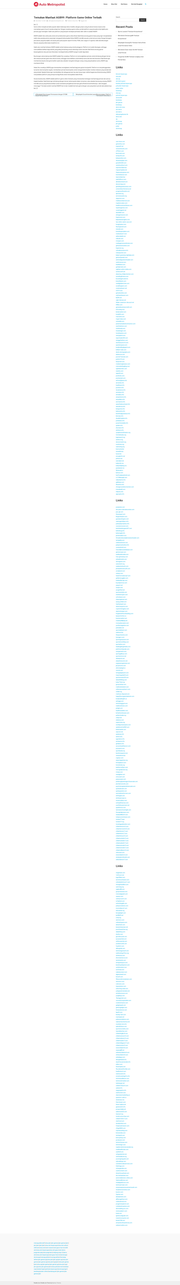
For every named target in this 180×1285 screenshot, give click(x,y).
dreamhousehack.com (122, 1173)
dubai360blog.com (121, 680)
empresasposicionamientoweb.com (126, 1187)
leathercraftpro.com (122, 767)
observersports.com (122, 606)
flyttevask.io (119, 470)
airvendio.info (120, 383)
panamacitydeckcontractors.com (125, 323)
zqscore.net (119, 732)
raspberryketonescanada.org (124, 1147)
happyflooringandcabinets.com (125, 696)
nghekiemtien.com (121, 368)
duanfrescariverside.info (123, 1062)
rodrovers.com (120, 984)
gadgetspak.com (121, 1005)
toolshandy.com (120, 328)
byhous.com (119, 472)
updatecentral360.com (122, 727)
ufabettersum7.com (122, 831)
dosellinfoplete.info (121, 418)
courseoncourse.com (122, 526)
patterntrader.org (121, 715)
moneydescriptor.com (122, 623)
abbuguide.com (120, 948)
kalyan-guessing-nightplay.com (125, 255)
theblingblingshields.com (123, 646)
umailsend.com (120, 571)
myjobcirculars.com (121, 203)
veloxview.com (120, 852)
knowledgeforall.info (122, 279)
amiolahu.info (120, 394)
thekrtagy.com (120, 1166)
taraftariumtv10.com (122, 342)
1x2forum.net (120, 875)
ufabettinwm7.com (121, 833)
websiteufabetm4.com (122, 1052)
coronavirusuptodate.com (123, 1000)
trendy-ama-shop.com (122, 1116)
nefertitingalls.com (121, 903)
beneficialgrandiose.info (123, 413)
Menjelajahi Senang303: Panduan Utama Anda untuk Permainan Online (132, 44)
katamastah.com (121, 729)
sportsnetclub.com (121, 592)
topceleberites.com (121, 1031)
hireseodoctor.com (121, 1010)
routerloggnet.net (121, 210)
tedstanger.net (120, 1083)
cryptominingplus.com (122, 609)
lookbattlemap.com (121, 580)
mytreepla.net (120, 1017)
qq (116, 119)
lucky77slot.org (120, 682)
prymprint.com (120, 748)
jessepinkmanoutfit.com (123, 568)
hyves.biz (118, 454)
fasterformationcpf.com (123, 575)
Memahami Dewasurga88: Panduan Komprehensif (128, 37)
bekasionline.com (121, 158)
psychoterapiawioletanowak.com (125, 786)
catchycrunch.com (121, 898)
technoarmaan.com (122, 1185)
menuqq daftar (45, 1257)
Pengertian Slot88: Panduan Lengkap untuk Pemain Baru (131, 58)
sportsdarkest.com (121, 630)
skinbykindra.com (121, 1196)
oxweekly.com (120, 321)
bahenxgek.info (120, 533)
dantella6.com (120, 212)
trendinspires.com (121, 333)
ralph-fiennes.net (121, 300)
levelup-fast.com (121, 1014)
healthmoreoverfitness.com (124, 205)
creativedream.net (121, 288)
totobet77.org (120, 821)
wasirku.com (119, 371)
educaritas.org (120, 910)
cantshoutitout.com (122, 165)
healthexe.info (120, 385)
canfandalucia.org (121, 1156)
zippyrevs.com (120, 198)
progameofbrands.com (123, 191)
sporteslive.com (120, 644)
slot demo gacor (120, 81)
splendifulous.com (121, 1026)
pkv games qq (42, 1259)
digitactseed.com (121, 974)
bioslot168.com (120, 1220)
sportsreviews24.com (122, 677)
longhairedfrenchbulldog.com (124, 613)
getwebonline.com (121, 293)
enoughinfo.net (120, 456)
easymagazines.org (122, 760)
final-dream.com (121, 1102)
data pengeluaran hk (122, 114)
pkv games (119, 102)
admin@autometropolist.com (56, 21)
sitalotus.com (120, 720)
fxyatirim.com (120, 946)
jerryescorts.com (121, 665)
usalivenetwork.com (122, 542)
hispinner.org (119, 248)
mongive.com (120, 241)
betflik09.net (119, 915)
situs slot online (62, 1245)
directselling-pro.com (122, 1208)
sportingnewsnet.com (122, 639)
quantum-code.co (121, 1097)
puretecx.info (120, 387)
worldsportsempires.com (123, 725)
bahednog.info (120, 530)
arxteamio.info (120, 741)
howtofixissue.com (121, 174)
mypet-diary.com (121, 319)
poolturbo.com (120, 376)
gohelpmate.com (121, 267)
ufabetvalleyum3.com (122, 850)
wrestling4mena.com (122, 276)
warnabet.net (120, 461)
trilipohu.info (119, 491)
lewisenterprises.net (122, 927)
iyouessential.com (121, 939)
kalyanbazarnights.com (123, 219)
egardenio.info (120, 739)
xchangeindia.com (121, 1168)
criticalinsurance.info (122, 250)
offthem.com (120, 151)
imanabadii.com (120, 489)
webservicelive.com (122, 1225)
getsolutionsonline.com (123, 245)
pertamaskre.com (121, 535)
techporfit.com (120, 155)
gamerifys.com (120, 144)
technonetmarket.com (122, 1081)
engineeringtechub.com (123, 663)
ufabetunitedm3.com (122, 838)
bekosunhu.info (120, 411)
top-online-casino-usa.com (124, 222)
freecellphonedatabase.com (124, 549)
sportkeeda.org (120, 751)
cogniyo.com (119, 758)
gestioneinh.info (120, 1107)
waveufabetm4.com (122, 1048)
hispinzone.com (120, 217)
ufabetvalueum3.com (122, 1038)
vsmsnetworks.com (122, 148)
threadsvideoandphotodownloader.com (127, 538)
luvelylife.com (120, 314)
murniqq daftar (55, 1257)
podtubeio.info (120, 420)
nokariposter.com (121, 252)
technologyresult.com (122, 950)
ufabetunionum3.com (122, 1036)
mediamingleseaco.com (123, 364)
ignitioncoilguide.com (122, 1215)
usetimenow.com (121, 262)
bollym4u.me (120, 463)
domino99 (119, 97)
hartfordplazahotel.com (123, 475)
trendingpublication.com (123, 824)
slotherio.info (120, 430)
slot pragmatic (48, 1252)
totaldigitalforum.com (122, 1182)
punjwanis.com (120, 507)
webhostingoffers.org (122, 953)
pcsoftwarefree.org (122, 929)
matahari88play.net (121, 620)
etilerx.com (119, 1064)
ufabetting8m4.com (122, 1033)
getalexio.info (120, 743)
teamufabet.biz (120, 177)
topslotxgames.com (122, 208)
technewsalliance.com (122, 1078)
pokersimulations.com (122, 1019)
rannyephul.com (120, 335)
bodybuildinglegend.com (123, 347)
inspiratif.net (119, 146)
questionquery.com (121, 345)
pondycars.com (120, 1140)
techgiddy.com (120, 540)
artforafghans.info (121, 380)
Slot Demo (124, 4)
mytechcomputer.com (122, 1218)
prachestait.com (121, 378)
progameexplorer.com (122, 1204)
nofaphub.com (120, 901)
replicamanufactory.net (123, 1021)
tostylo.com (119, 587)
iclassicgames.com (121, 599)
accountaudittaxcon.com (123, 746)
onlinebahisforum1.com (123, 882)
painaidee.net (120, 628)
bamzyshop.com (121, 1137)
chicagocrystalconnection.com (125, 487)
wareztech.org (120, 564)
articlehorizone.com (122, 993)
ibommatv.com (120, 153)
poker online (119, 88)
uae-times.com (120, 141)
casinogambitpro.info (122, 521)
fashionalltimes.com (122, 1180)
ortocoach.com (120, 777)
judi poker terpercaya (122, 86)
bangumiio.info (120, 409)
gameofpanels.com (122, 257)
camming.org (120, 887)
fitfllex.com (119, 305)
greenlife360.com (121, 163)
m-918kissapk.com (121, 477)
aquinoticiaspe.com (121, 611)
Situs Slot (114, 4)
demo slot (119, 116)
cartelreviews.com (121, 967)
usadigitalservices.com (122, 283)
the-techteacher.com (122, 1175)
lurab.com (119, 1213)
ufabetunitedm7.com (122, 840)
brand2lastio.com (121, 281)
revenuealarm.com (121, 1211)
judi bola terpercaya (51, 1269)
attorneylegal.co (120, 668)
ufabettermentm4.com (123, 829)
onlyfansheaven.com (122, 295)
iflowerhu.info (120, 484)
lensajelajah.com (121, 913)
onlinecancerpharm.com (123, 689)
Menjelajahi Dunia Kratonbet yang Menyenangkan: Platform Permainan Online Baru (93, 95)
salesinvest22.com (121, 1111)
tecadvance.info (120, 390)
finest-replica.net (121, 1104)
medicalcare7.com (121, 234)
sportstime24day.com (122, 642)
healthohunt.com (121, 1071)
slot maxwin (49, 1247)
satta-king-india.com (122, 988)
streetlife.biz (119, 451)
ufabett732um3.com (122, 1085)
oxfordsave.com (121, 597)
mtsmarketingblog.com (123, 366)
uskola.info (119, 1088)
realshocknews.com (122, 706)
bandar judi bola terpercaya (124, 83)
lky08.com (119, 297)
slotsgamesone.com (122, 215)
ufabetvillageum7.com (122, 1043)
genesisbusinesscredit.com (124, 307)
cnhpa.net (119, 717)
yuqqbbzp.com (120, 995)
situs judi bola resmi (57, 1266)
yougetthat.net (120, 590)
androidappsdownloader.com (124, 260)
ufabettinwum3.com (122, 836)
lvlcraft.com (119, 977)
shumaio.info (120, 428)
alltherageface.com (122, 1199)
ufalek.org (119, 691)
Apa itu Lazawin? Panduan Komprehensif (130, 31)
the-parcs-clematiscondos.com (125, 509)
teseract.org (119, 1114)
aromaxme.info (120, 402)
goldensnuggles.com (122, 578)
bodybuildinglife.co (121, 699)
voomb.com (119, 670)
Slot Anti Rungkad (136, 4)
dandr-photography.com (123, 352)
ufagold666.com (121, 1128)
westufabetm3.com (122, 855)
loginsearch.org (120, 437)
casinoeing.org (120, 446)
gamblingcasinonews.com (123, 186)
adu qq (118, 79)
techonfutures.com (121, 1142)
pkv (67, 1243)
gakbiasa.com (120, 482)
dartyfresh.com (120, 924)
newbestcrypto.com (122, 594)
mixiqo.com (119, 772)
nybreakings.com (121, 1161)
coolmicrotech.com (121, 1170)
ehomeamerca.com (122, 958)
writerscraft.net (120, 271)
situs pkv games (64, 1262)
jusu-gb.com (119, 512)
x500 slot (36, 1247)
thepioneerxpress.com (122, 172)
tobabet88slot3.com (122, 814)
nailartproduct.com (121, 972)
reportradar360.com (122, 338)
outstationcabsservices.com (124, 1163)
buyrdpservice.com (121, 583)
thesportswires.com (122, 635)
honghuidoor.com (121, 224)
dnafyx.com (119, 934)
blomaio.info (119, 416)
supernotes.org (120, 722)
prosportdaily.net (121, 1109)
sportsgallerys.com (121, 654)
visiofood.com (120, 1121)
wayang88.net (120, 1050)
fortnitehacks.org (121, 435)
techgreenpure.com (122, 962)
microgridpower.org (121, 769)
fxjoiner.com (119, 1194)
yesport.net (119, 585)
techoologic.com (121, 1144)
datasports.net (120, 658)
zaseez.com (119, 896)
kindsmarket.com (121, 312)
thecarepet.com (120, 514)
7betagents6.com (121, 998)
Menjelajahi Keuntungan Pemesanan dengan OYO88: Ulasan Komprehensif (51, 95)
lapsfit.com (119, 1012)
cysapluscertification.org (123, 432)
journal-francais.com (122, 357)
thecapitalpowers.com (122, 812)
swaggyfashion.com (122, 340)
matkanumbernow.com (123, 200)
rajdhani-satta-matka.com (123, 269)
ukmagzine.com (120, 561)
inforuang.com (120, 309)
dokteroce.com (120, 354)
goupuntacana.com (121, 891)
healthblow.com (120, 264)
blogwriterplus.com (121, 516)
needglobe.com (120, 774)
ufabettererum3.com (122, 826)
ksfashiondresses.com (122, 713)
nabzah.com (119, 238)
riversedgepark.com (122, 894)
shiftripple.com (120, 795)
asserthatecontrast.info (123, 404)
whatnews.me (120, 1100)
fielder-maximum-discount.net (125, 302)
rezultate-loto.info (121, 1024)
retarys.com (119, 573)
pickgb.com (119, 708)
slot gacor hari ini (59, 1247)
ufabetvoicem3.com (122, 1045)
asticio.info (119, 736)
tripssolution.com (121, 986)
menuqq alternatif (39, 1243)
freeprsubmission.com (122, 1126)
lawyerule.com (120, 361)
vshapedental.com (121, 1154)
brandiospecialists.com (122, 231)
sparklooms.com (121, 807)
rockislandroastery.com (123, 1206)
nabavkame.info (121, 480)
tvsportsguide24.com (122, 675)
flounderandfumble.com (123, 1069)
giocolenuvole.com (121, 936)
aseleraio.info (120, 734)
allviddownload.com (122, 181)
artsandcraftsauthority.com (124, 1222)
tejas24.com (119, 373)
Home (105, 4)
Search (118, 17)
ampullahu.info (120, 399)
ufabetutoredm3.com (122, 845)
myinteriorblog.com (121, 1130)
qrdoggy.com (120, 701)
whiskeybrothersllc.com (123, 857)
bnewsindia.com (121, 1133)
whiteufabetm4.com (122, 1055)
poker (117, 126)
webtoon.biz (119, 632)
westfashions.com (121, 326)
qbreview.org (119, 193)
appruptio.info (120, 494)
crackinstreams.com (122, 1003)
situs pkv (118, 76)
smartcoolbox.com (121, 800)
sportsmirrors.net (121, 656)
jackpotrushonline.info (122, 545)
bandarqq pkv (52, 1271)
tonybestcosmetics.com (123, 1189)
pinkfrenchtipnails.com (122, 649)
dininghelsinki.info (121, 1059)
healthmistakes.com (122, 710)
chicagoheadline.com (122, 884)
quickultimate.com (121, 788)
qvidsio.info (119, 425)
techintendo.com (121, 960)
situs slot (42, 1247)
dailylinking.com (120, 932)
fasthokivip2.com (121, 604)
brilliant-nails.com (121, 350)
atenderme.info (120, 406)
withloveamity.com (121, 941)
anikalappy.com (120, 1057)
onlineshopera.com (121, 922)
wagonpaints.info (121, 1090)
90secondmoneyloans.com (124, 979)
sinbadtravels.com (121, 559)
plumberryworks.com (122, 784)
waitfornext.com (121, 1092)
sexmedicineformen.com (123, 793)
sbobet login (40, 1269)
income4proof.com (121, 908)
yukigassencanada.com (123, 991)
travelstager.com (121, 331)
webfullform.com (121, 179)
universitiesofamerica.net (123, 189)
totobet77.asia (120, 819)
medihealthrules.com (122, 1149)
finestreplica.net (120, 1066)
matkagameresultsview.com (124, 243)
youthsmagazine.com (122, 625)
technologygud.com (122, 703)
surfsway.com (120, 969)
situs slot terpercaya (51, 1245)
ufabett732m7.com (122, 1118)
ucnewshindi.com (121, 547)
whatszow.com (120, 955)
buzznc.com (119, 1192)
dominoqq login (62, 1269)
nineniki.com (119, 229)
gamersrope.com (121, 552)
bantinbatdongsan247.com (124, 528)
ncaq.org (118, 917)
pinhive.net (119, 458)
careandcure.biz (120, 755)
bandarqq (119, 90)
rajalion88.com (120, 889)
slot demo (119, 109)
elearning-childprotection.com (125, 274)
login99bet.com (120, 877)
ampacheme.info (121, 397)
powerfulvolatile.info (122, 423)
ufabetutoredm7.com (122, 847)
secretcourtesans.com (122, 879)
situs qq (118, 93)
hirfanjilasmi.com (121, 762)
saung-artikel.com (121, 601)
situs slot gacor (54, 1250)
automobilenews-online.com (124, 1178)
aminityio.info (120, 392)
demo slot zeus (120, 107)
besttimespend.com (122, 753)
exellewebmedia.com (122, 554)
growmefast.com (121, 684)
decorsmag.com (121, 184)
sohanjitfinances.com (122, 803)
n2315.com (119, 290)
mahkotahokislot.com (122, 687)
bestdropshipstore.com (123, 965)
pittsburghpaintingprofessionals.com (127, 781)
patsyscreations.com (122, 906)
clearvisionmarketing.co (123, 1095)
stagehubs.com (120, 872)
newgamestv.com (121, 651)
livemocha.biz (120, 449)
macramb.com (120, 316)
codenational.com (121, 1201)
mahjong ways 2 (58, 1252)
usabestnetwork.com (122, 566)
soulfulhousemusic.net (122, 805)
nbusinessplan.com (121, 160)
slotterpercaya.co (121, 798)
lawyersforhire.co (121, 616)
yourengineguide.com (122, 1159)
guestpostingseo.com (122, 519)
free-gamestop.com (122, 557)
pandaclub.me (120, 468)
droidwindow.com (121, 1123)
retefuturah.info (120, 1074)
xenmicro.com (120, 920)
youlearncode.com (121, 943)
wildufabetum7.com (122, 859)
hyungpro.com (120, 637)
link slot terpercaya (121, 74)
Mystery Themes (56, 1283)
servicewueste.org (121, 196)
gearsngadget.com (121, 1007)
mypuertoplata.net (121, 170)
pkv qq (55, 1259)
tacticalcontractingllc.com (123, 810)
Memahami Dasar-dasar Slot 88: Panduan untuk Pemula (130, 51)
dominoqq (119, 121)
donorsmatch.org (121, 442)
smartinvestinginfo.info (123, 1076)
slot (86, 21)
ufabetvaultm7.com (122, 1040)
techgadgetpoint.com (122, 672)
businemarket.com (121, 618)
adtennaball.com (121, 236)
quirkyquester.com (121, 791)
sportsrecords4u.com (122, 1029)
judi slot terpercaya (121, 95)
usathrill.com (119, 1152)
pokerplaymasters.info (122, 523)
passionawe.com (121, 779)
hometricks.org (120, 765)
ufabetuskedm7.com (122, 843)
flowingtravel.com (121, 226)
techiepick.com (120, 1135)
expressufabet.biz (121, 167)
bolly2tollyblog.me (121, 465)
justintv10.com (120, 359)
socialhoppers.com (121, 286)
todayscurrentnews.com (123, 817)
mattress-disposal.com (123, 694)
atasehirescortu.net (122, 661)
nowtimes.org (120, 444)
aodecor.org (119, 439)
